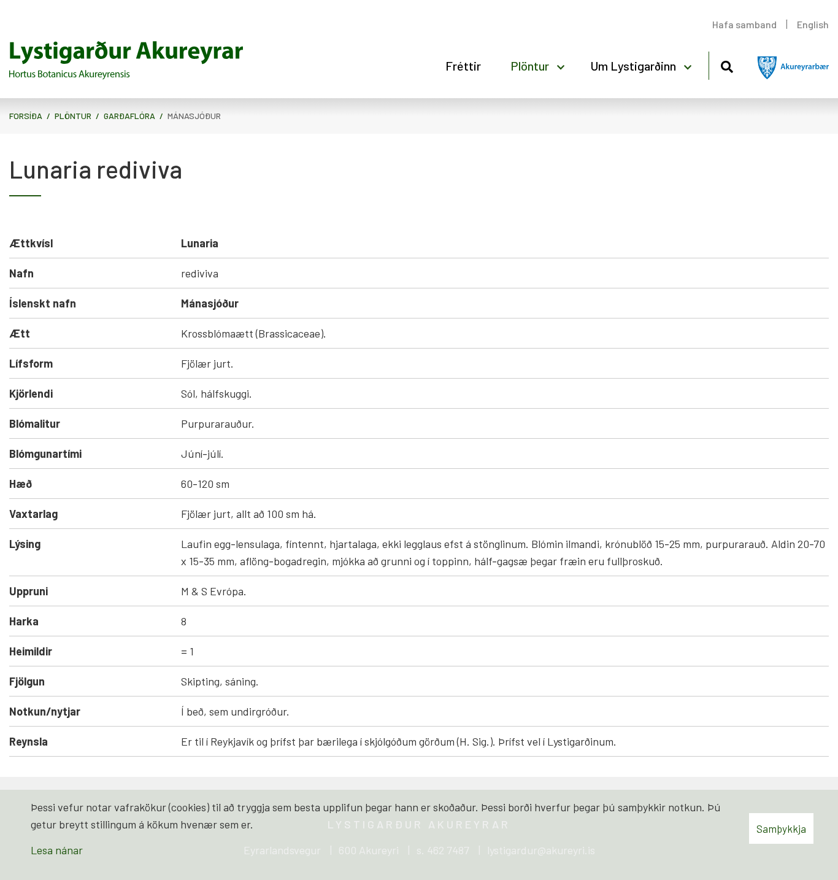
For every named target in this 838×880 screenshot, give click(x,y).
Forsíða (25, 115)
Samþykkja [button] (781, 828)
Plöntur (73, 115)
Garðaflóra (129, 115)
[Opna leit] (727, 64)
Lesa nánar (57, 850)
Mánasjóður (194, 115)
